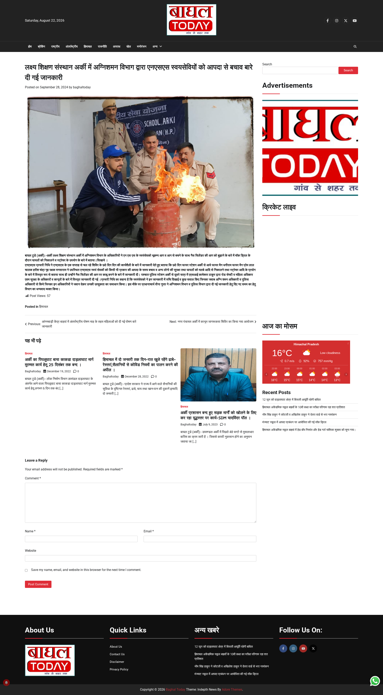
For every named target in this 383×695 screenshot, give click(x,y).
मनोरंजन (141, 46)
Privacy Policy (119, 669)
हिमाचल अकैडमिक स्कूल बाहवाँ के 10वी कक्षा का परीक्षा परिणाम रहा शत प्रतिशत (303, 407)
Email (149, 531)
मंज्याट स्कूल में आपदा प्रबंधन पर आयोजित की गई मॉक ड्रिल (294, 422)
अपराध (116, 46)
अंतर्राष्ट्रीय (72, 46)
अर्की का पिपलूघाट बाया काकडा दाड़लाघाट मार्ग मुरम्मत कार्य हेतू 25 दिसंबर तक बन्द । (59, 362)
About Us (116, 646)
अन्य (155, 46)
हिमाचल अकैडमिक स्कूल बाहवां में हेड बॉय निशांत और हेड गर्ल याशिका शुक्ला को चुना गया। (309, 430)
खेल (128, 46)
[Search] (355, 47)
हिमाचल (88, 46)
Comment (33, 478)
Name (30, 531)
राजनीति (102, 46)
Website (30, 551)
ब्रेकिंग (41, 46)
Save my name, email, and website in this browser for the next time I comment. (86, 570)
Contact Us (117, 654)
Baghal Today (175, 689)
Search (267, 64)
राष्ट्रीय (55, 46)
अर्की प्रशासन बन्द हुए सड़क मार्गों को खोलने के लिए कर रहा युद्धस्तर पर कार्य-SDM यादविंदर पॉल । (218, 415)
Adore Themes (232, 689)
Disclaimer (117, 662)
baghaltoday (82, 87)
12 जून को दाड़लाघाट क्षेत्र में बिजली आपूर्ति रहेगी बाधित (291, 399)
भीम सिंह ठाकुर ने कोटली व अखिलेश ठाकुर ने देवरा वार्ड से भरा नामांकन (299, 414)
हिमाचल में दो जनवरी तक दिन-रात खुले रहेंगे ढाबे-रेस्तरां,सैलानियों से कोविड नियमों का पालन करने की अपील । (140, 364)
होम (30, 46)
